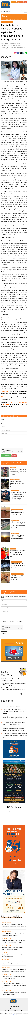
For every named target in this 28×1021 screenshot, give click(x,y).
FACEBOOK (6, 404)
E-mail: (2, 423)
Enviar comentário (6, 455)
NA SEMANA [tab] (10, 706)
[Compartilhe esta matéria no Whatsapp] (26, 53)
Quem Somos (8, 1010)
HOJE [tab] (2, 706)
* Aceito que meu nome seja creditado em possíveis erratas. (13, 622)
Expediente (16, 1010)
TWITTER (13, 402)
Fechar (14, 455)
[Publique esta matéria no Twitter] (20, 53)
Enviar (4, 633)
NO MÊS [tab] (18, 706)
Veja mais (22, 694)
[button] (21, 10)
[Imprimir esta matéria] (23, 53)
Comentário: (4, 433)
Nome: (2, 419)
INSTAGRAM (23, 402)
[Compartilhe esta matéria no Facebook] (18, 53)
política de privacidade (15, 1014)
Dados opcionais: (5, 428)
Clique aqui (4, 391)
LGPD (21, 1010)
